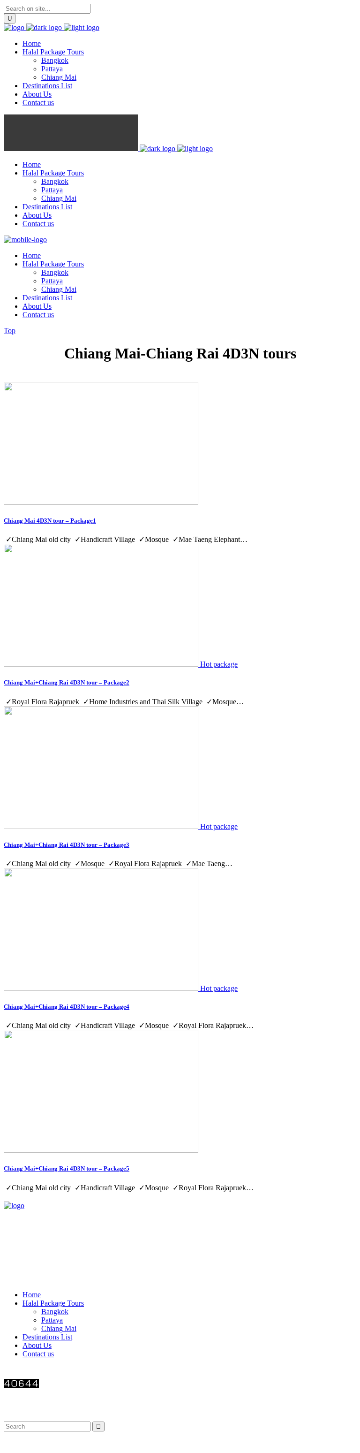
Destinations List (47, 1337)
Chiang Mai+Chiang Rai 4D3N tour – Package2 (66, 682)
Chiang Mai (58, 1328)
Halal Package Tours (53, 1303)
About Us (37, 1345)
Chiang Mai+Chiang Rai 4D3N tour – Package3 (66, 844)
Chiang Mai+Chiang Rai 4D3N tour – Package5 (66, 1168)
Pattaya (52, 1320)
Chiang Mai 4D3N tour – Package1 (50, 520)
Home (31, 1295)
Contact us (38, 1354)
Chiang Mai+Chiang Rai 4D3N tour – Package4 (66, 1006)
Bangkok (54, 1312)
